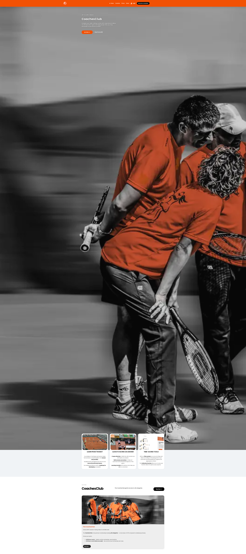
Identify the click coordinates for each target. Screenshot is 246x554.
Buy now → (86, 546)
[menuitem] (111, 3)
